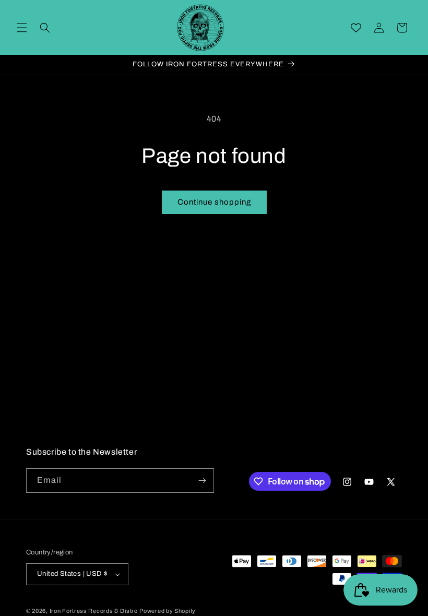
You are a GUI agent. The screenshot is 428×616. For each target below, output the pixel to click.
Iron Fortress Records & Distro (94, 611)
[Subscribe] (202, 480)
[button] (21, 27)
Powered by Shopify (167, 611)
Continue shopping (214, 202)
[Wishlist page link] (356, 27)
